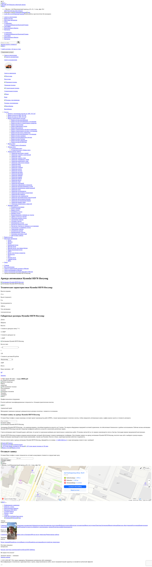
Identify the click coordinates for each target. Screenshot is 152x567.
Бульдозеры (135, 525)
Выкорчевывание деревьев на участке (22, 215)
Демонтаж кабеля (16, 178)
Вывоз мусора (8, 18)
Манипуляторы (112, 525)
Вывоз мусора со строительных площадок (24, 123)
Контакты (7, 29)
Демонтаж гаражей (17, 167)
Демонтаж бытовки (17, 173)
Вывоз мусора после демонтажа (20, 132)
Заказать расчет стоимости (9, 44)
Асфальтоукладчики (38, 525)
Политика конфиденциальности (62, 527)
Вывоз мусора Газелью (18, 139)
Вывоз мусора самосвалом (19, 140)
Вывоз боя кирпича (17, 128)
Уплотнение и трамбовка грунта (21, 227)
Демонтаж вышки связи (18, 202)
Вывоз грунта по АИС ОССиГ (17, 115)
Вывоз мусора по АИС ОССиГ (17, 117)
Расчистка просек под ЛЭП (19, 224)
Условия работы (9, 511)
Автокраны (104, 525)
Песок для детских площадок (16, 253)
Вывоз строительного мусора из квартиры (24, 129)
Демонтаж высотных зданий (19, 153)
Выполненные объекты (11, 28)
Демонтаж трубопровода (18, 191)
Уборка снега (12, 147)
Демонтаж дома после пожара (20, 162)
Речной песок (12, 257)
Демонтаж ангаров (17, 172)
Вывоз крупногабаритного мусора (21, 137)
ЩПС (9, 261)
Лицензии (21, 25)
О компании (8, 23)
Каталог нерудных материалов (10, 549)
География (7, 26)
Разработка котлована (17, 207)
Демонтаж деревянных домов (20, 159)
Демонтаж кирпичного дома (19, 161)
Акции (6, 514)
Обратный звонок (18, 14)
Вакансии (15, 25)
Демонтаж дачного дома (18, 158)
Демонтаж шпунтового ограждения (22, 192)
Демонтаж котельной (17, 183)
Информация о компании (11, 505)
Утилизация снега (16, 148)
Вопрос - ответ (8, 513)
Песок (9, 243)
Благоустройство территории (51, 542)
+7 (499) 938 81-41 (61, 440)
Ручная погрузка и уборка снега (20, 150)
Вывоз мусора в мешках (18, 136)
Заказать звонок (5, 557)
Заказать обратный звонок (18, 4)
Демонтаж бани (16, 164)
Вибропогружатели (65, 525)
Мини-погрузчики (90, 525)
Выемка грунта (15, 213)
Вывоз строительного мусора (16, 118)
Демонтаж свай (15, 181)
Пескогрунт (11, 254)
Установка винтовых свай (19, 234)
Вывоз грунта (15, 210)
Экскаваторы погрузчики (51, 525)
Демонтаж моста (16, 180)
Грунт (9, 240)
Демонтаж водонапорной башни (21, 200)
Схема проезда (18, 11)
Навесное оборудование (124, 525)
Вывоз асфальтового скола (19, 126)
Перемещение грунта (17, 223)
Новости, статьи (9, 506)
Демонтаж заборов (16, 175)
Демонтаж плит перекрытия (19, 196)
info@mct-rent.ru (9, 11)
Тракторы (98, 525)
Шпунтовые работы (17, 235)
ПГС (9, 256)
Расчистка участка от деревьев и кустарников (25, 226)
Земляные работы (13, 205)
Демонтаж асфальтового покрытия (21, 185)
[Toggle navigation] (6, 3)
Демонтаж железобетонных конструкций (23, 197)
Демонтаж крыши (16, 177)
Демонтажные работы (14, 151)
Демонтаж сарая (16, 166)
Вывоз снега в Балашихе (18, 145)
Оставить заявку (6, 423)
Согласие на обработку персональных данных (39, 527)
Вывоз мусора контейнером (19, 120)
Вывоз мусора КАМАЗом (19, 142)
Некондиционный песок (15, 249)
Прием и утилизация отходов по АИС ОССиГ (22, 113)
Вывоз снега (11, 143)
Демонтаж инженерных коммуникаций (23, 188)
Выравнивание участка (18, 232)
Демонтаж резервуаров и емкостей (21, 204)
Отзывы (26, 25)
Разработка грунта (16, 211)
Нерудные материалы (10, 20)
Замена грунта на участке (19, 216)
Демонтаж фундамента (18, 194)
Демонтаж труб (15, 189)
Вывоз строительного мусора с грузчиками (24, 131)
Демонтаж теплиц (16, 170)
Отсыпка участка (16, 221)
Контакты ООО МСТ (10, 510)
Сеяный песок (12, 259)
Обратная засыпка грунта (19, 218)
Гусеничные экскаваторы (24, 525)
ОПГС (10, 251)
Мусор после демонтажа (38, 534)
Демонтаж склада (16, 169)
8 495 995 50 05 (8, 516)
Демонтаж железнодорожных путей (22, 186)
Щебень (10, 242)
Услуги (6, 112)
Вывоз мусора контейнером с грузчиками (23, 121)
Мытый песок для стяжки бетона (18, 248)
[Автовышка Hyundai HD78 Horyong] (76, 282)
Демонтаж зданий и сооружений (21, 155)
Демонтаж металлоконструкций (20, 199)
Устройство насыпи (17, 230)
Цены (6, 21)
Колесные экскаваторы (78, 525)
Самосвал (4, 525)
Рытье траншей (15, 208)
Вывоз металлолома (17, 124)
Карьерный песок (13, 245)
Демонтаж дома (16, 156)
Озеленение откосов (17, 219)
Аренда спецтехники (10, 17)
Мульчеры (22, 527)
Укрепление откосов (17, 229)
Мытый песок (12, 246)
